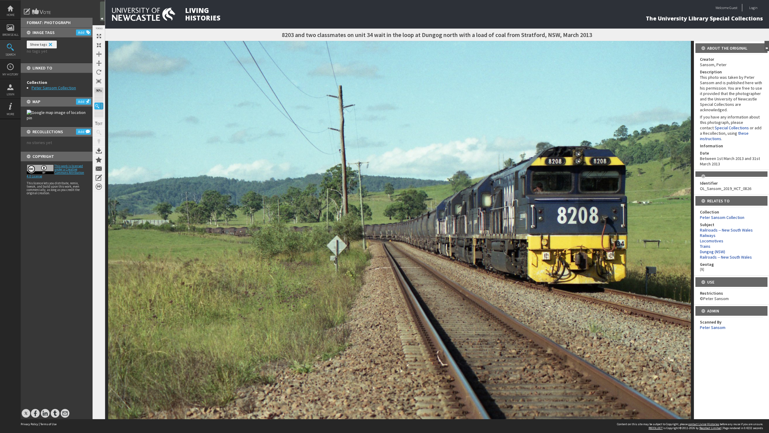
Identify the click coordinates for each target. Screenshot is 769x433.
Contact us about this (99, 168)
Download (99, 150)
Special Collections (732, 128)
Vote (41, 11)
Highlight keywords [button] (99, 141)
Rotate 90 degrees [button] (99, 72)
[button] (98, 106)
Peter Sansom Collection (54, 88)
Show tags (38, 44)
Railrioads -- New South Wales (726, 230)
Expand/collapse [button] (766, 46)
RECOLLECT (656, 428)
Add (81, 32)
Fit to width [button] (99, 54)
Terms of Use (48, 424)
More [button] (10, 114)
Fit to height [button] (99, 63)
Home (10, 15)
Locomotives (711, 241)
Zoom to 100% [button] (99, 81)
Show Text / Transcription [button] (99, 123)
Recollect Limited (710, 428)
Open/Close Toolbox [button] (102, 11)
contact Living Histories (703, 424)
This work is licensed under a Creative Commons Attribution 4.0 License (55, 171)
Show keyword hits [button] (99, 132)
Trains (705, 246)
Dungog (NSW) (712, 251)
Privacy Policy (29, 424)
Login (10, 94)
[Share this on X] (26, 410)
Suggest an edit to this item (27, 11)
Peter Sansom (712, 327)
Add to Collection (99, 159)
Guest (733, 7)
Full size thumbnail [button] (99, 36)
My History (10, 74)
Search (10, 55)
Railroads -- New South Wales (726, 257)
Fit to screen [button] (99, 45)
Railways (708, 235)
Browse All (10, 35)
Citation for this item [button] (99, 186)
